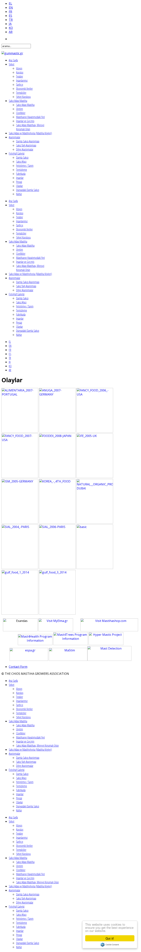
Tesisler (19, 76)
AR (10, 32)
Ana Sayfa (13, 60)
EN (11, 8)
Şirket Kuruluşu (23, 97)
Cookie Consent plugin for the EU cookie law (110, 945)
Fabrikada (21, 174)
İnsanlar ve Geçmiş (25, 121)
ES (10, 16)
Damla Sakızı (22, 157)
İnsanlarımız (22, 80)
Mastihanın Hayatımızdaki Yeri (30, 117)
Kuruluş (19, 72)
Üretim (19, 109)
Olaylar (19, 186)
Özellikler (20, 113)
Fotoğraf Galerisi (16, 153)
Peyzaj (19, 182)
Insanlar (20, 178)
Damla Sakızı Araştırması (27, 141)
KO (11, 28)
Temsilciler (21, 93)
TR (11, 20)
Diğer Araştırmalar (24, 149)
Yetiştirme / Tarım (24, 166)
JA (10, 24)
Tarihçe (19, 85)
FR (10, 12)
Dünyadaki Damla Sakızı (27, 190)
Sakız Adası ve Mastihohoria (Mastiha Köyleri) (30, 133)
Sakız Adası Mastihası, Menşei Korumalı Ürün (37, 745)
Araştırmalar (14, 137)
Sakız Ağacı (21, 162)
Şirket (11, 64)
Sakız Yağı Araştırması (26, 145)
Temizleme (21, 170)
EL (10, 3)
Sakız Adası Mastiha (18, 101)
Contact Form (18, 667)
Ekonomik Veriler (24, 89)
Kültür (19, 194)
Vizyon (19, 68)
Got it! (110, 938)
